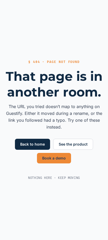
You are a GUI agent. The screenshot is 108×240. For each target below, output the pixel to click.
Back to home (32, 144)
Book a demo (54, 158)
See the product (73, 144)
